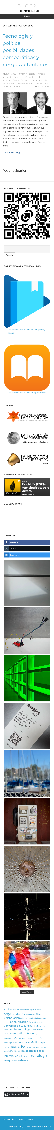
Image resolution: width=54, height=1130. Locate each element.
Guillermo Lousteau (30, 80)
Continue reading (12, 152)
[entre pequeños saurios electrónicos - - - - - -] (27, 630)
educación (9, 1033)
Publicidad (35, 1047)
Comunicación (19, 1022)
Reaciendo (31, 83)
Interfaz (28, 1038)
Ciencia (39, 1014)
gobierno (39, 1034)
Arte (19, 1014)
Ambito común (21, 77)
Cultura (24, 1025)
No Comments (44, 86)
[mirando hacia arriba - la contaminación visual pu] (27, 916)
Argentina (7, 80)
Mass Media (17, 1042)
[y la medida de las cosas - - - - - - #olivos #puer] (27, 773)
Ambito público (36, 77)
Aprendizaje (24, 1010)
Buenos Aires (29, 1013)
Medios (35, 1042)
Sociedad (22, 1050)
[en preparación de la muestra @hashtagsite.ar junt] (27, 726)
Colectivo (23, 1018)
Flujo (17, 1034)
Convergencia (12, 1025)
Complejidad (33, 1018)
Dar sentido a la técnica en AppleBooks (27, 392)
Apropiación (35, 1009)
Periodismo (15, 1046)
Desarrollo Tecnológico (18, 1029)
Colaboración (12, 1018)
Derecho (33, 1026)
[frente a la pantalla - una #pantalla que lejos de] (27, 964)
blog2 (27, 5)
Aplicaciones (11, 1009)
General (16, 80)
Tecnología (38, 1055)
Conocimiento (36, 1021)
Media (26, 1042)
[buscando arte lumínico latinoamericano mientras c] (27, 678)
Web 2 (26, 1060)
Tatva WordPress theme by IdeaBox (18, 1119)
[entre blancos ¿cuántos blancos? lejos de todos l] (27, 583)
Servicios (13, 1050)
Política (26, 1046)
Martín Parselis (28, 74)
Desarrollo (41, 1026)
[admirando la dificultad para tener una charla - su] (27, 821)
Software (23, 1056)
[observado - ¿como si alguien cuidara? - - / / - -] (27, 869)
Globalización (27, 1033)
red (41, 1047)
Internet (39, 1037)
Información (19, 1038)
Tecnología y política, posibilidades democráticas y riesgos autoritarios (25, 50)
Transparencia (10, 1060)
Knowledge (8, 1043)
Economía (38, 1029)
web (20, 1060)
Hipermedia (8, 1038)
